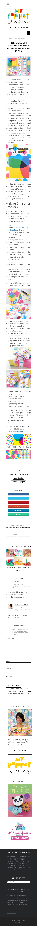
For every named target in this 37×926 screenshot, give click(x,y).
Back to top (18, 922)
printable (18, 478)
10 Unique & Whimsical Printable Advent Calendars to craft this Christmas (18, 569)
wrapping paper (18, 482)
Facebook (18, 494)
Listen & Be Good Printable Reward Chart (18, 535)
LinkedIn (18, 510)
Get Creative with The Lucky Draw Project (18, 526)
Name (8, 661)
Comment (10, 639)
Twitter (18, 498)
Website (9, 676)
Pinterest (19, 502)
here (23, 346)
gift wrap (24, 474)
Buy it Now (18, 431)
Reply (29, 582)
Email (19, 514)
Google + (18, 506)
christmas (12, 474)
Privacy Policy (11, 913)
